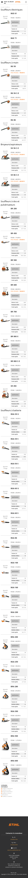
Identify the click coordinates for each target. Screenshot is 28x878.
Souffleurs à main (6, 790)
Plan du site (13, 872)
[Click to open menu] (2, 2)
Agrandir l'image (5, 17)
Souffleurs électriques (7, 788)
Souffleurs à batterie (7, 796)
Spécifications (15, 22)
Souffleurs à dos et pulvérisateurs (6, 794)
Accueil (2, 7)
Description (14, 25)
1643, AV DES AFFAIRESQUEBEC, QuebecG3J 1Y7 (14, 857)
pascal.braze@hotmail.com (14, 850)
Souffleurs (7, 7)
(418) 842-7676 (14, 839)
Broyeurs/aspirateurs (7, 791)
